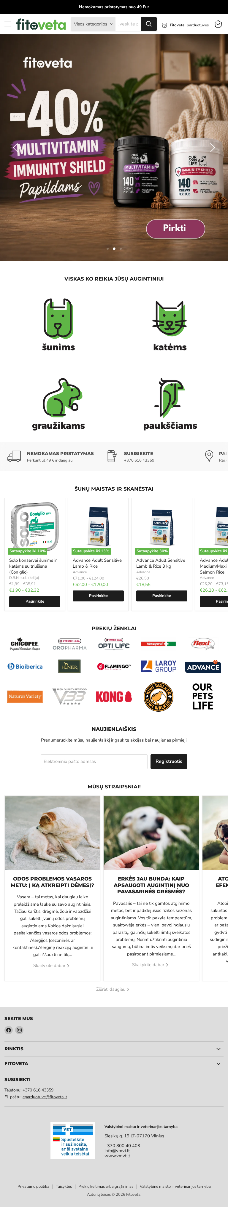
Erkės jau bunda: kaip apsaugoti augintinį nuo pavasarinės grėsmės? (151, 828)
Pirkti (189, 121)
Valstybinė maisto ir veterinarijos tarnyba (175, 1130)
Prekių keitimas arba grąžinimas (105, 1130)
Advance (80, 515)
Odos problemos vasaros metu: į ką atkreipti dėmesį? (52, 825)
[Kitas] (212, 119)
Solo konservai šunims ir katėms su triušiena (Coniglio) (33, 509)
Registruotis (169, 705)
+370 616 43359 (38, 1034)
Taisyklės (64, 1130)
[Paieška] (149, 24)
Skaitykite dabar (49, 909)
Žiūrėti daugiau (111, 933)
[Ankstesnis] (16, 119)
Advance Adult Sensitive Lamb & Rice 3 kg (160, 507)
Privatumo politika (33, 1130)
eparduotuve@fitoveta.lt (45, 1040)
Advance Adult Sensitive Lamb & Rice (97, 507)
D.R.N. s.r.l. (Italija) (24, 521)
